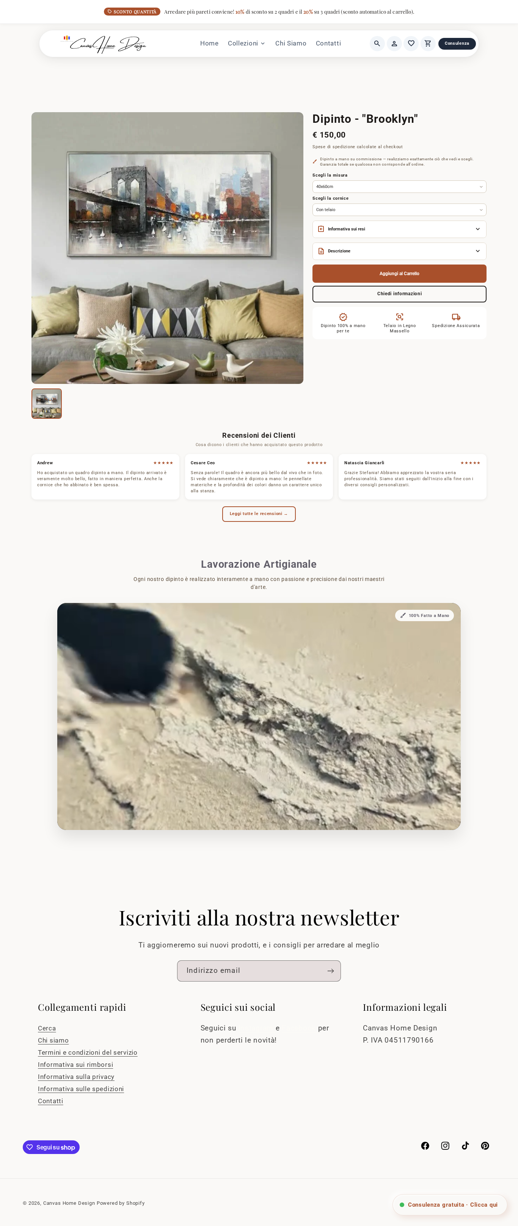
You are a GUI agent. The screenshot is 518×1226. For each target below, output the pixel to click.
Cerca (47, 1028)
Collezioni (247, 43)
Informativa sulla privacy (76, 1076)
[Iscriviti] (330, 971)
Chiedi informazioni (399, 293)
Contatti (328, 43)
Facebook (300, 1028)
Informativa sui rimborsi (75, 1064)
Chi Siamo (290, 43)
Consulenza (457, 43)
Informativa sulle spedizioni (81, 1089)
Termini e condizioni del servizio (88, 1052)
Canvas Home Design (69, 1203)
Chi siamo (53, 1040)
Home (209, 43)
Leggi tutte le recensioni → (259, 513)
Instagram (257, 1028)
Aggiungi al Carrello (399, 273)
